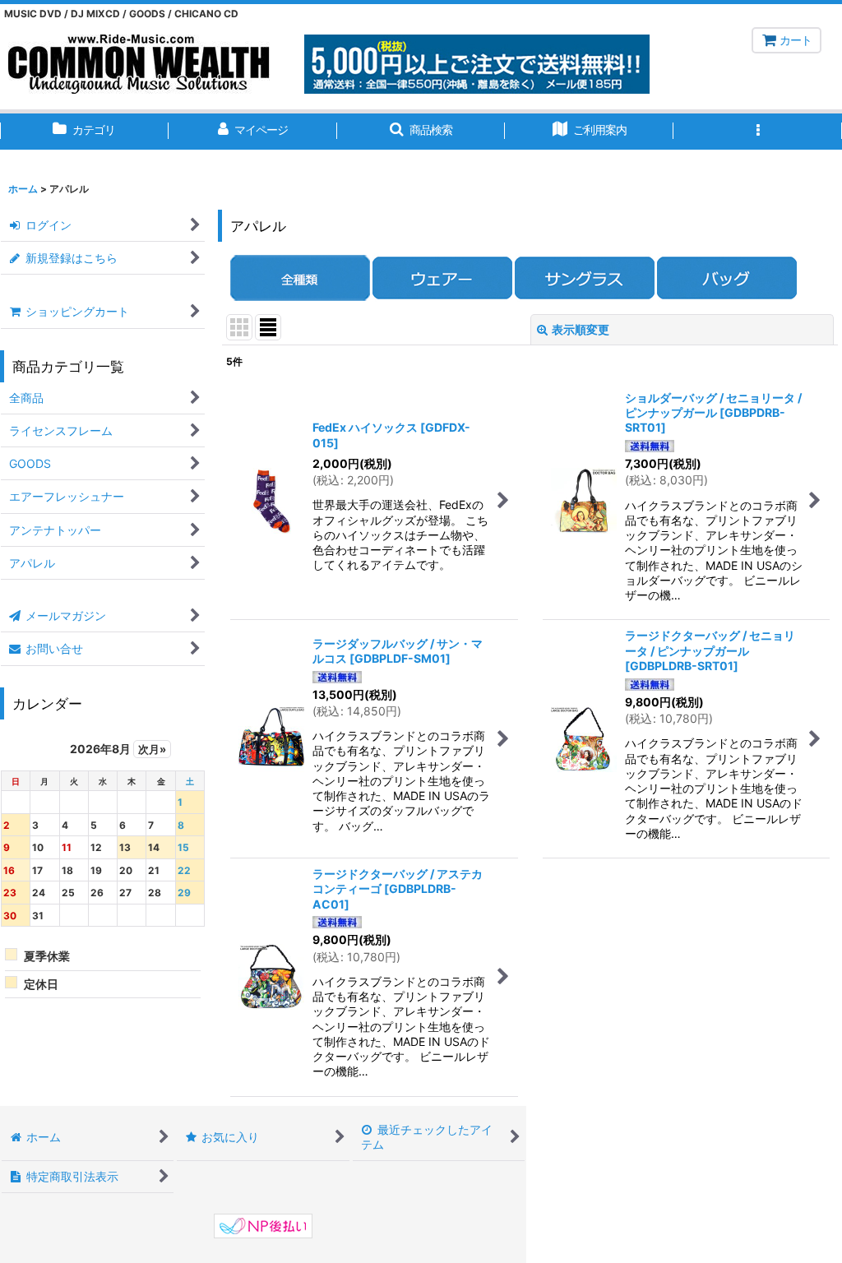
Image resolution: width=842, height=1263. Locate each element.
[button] (421, 131)
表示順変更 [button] (580, 329)
